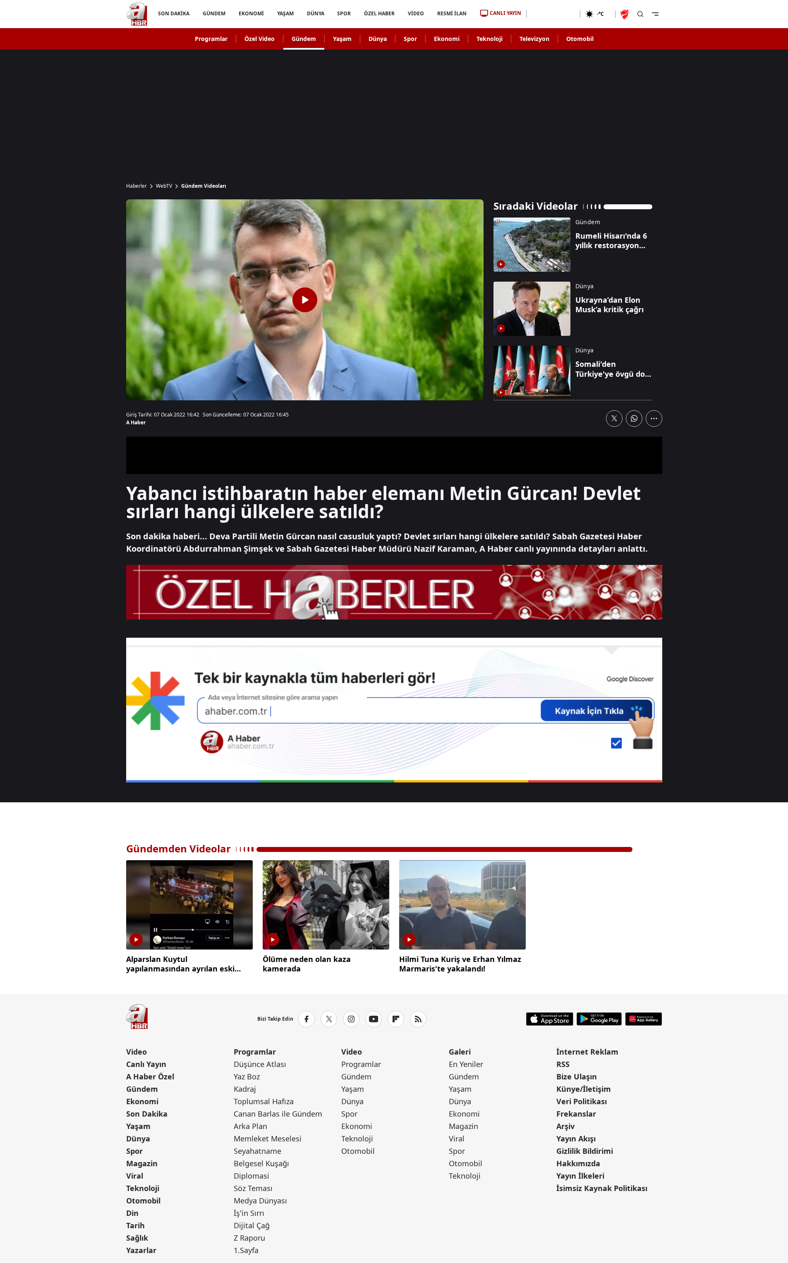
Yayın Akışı (576, 1138)
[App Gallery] (643, 1019)
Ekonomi (447, 39)
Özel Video (259, 39)
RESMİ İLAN (452, 13)
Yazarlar (141, 1250)
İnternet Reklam (587, 1052)
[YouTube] (373, 1019)
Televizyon (534, 39)
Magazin (142, 1163)
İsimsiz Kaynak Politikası (601, 1188)
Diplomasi (251, 1176)
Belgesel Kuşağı (261, 1163)
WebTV (164, 186)
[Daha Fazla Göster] (654, 418)
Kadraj (245, 1089)
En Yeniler (466, 1064)
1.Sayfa (246, 1250)
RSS (563, 1064)
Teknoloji (490, 39)
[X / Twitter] (329, 1019)
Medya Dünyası (260, 1201)
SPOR (344, 13)
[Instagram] (351, 1019)
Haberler (136, 186)
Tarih (135, 1225)
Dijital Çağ (252, 1225)
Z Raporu (249, 1238)
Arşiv (565, 1126)
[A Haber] (137, 14)
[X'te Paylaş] (614, 418)
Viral (134, 1176)
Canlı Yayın (146, 1064)
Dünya (378, 39)
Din (132, 1213)
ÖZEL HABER (379, 13)
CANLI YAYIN (505, 13)
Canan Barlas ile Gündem (278, 1114)
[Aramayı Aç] (640, 14)
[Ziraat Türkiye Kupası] (625, 14)
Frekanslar (576, 1114)
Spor (410, 39)
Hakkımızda (578, 1163)
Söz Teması (253, 1188)
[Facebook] (306, 1019)
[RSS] (418, 1019)
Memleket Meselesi (268, 1138)
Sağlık (137, 1238)
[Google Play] (599, 1019)
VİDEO (416, 13)
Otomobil (580, 39)
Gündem (304, 39)
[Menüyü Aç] (655, 14)
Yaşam (342, 39)
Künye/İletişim (583, 1089)
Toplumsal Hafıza (264, 1101)
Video (136, 1052)
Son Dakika (147, 1114)
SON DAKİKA (173, 13)
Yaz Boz (247, 1076)
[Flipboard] (396, 1019)
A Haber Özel (150, 1076)
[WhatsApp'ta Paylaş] (634, 418)
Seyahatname (257, 1151)
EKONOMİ (250, 13)
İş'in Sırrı (249, 1213)
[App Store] (549, 1019)
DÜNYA (315, 13)
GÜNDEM (213, 13)
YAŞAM (285, 13)
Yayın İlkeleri (580, 1176)
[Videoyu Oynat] (304, 299)
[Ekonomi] (553, 14)
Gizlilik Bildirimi (584, 1151)
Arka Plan (250, 1126)
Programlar (211, 39)
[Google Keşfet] (394, 710)
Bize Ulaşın (576, 1076)
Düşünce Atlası (260, 1064)
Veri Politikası (581, 1101)
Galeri (460, 1052)
